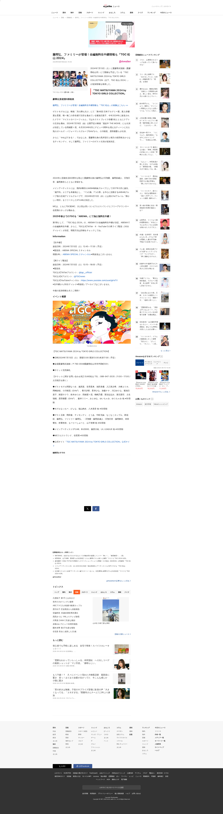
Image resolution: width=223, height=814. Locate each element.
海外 (72, 12)
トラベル (120, 741)
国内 (64, 12)
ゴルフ (80, 741)
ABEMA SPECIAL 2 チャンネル (77, 254)
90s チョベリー (122, 744)
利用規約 (93, 793)
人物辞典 (158, 744)
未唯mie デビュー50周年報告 (65, 624)
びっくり (107, 731)
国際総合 (56, 748)
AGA (108, 779)
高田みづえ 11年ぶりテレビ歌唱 (66, 616)
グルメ (93, 744)
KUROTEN (67, 773)
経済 (54, 734)
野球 (79, 734)
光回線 (69, 776)
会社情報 (85, 793)
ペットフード (100, 779)
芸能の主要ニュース (122, 634)
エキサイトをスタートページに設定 (111, 787)
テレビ (166, 363)
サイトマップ (159, 747)
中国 (54, 751)
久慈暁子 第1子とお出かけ (64, 598)
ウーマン (124, 776)
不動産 (153, 776)
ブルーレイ (139, 363)
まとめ (55, 741)
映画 (67, 734)
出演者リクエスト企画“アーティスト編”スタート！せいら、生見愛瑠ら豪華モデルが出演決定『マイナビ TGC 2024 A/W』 (92, 572)
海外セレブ (69, 741)
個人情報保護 (119, 793)
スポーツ (90, 12)
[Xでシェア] (87, 508)
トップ (56, 592)
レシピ (131, 776)
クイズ (140, 12)
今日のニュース (166, 12)
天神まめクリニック (118, 773)
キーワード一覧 (160, 741)
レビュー (94, 731)
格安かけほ (76, 776)
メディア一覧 (159, 737)
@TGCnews (79, 276)
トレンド (101, 12)
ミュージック (157, 362)
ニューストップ (157, 6)
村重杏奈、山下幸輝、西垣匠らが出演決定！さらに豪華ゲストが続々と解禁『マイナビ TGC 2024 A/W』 (91, 558)
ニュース (54, 12)
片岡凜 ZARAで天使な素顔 (64, 620)
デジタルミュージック (148, 362)
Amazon (139, 404)
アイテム (138, 773)
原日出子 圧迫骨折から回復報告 (66, 609)
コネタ (106, 734)
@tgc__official (85, 272)
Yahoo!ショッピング (161, 404)
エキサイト (167, 6)
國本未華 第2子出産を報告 (64, 628)
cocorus (96, 776)
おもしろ (112, 12)
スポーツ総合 (82, 731)
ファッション (95, 747)
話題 (130, 734)
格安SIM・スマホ (163, 773)
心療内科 (130, 773)
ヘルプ (157, 750)
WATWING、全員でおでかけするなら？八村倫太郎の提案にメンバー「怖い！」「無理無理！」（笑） (90, 556)
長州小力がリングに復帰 (63, 602)
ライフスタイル (122, 737)
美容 (166, 776)
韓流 (67, 744)
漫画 (131, 12)
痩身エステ (115, 779)
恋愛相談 (112, 776)
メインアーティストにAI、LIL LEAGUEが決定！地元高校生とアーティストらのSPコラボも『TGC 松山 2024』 (90, 567)
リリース (158, 731)
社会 (54, 731)
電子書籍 (124, 779)
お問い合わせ (136, 793)
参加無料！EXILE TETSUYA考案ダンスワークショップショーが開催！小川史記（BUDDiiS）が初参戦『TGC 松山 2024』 (93, 562)
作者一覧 (158, 734)
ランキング (151, 12)
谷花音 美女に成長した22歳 (64, 631)
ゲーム (93, 737)
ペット (106, 741)
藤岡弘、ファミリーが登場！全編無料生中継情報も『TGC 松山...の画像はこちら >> (90, 105)
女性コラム (120, 734)
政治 (54, 737)
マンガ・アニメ (96, 734)
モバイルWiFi (86, 776)
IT (91, 741)
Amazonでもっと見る (160, 392)
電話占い (152, 773)
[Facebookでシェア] (96, 508)
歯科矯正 (160, 776)
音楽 (67, 737)
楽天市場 (148, 404)
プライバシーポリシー (105, 793)
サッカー (81, 737)
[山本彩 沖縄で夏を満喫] (111, 609)
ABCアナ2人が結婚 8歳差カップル (67, 605)
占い (117, 776)
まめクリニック (104, 773)
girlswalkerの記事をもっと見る (117, 581)
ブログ (145, 773)
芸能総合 (69, 731)
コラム (122, 12)
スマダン (120, 731)
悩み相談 (104, 776)
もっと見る (165, 351)
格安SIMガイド (60, 776)
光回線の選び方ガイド (80, 773)
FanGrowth (94, 773)
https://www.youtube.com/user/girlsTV (99, 280)
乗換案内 (146, 776)
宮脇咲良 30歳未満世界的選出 (65, 613)
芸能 (80, 12)
